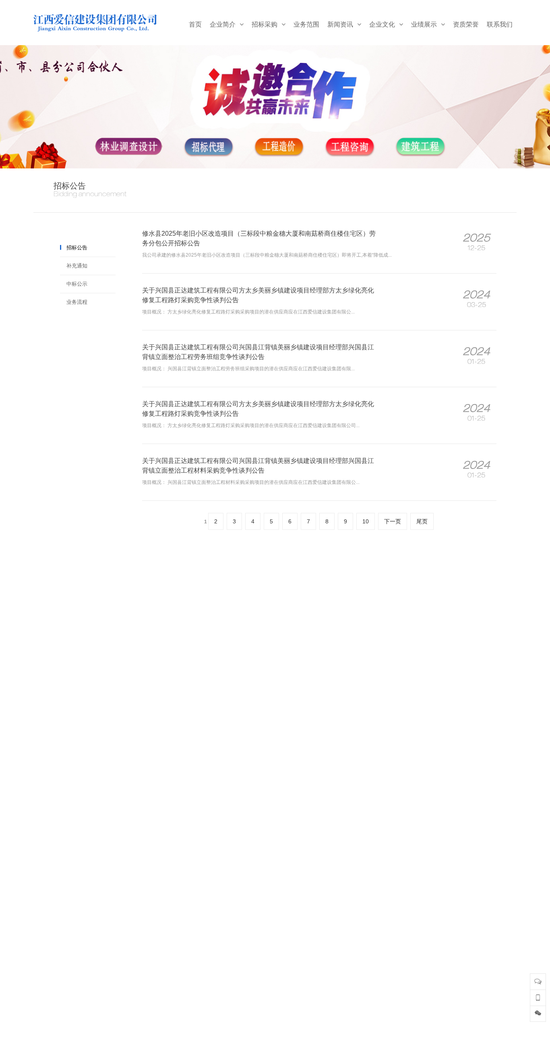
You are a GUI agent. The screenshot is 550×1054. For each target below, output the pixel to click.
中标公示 (76, 284)
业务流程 (76, 302)
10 (365, 521)
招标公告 (76, 248)
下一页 (392, 521)
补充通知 (76, 266)
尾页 (422, 521)
